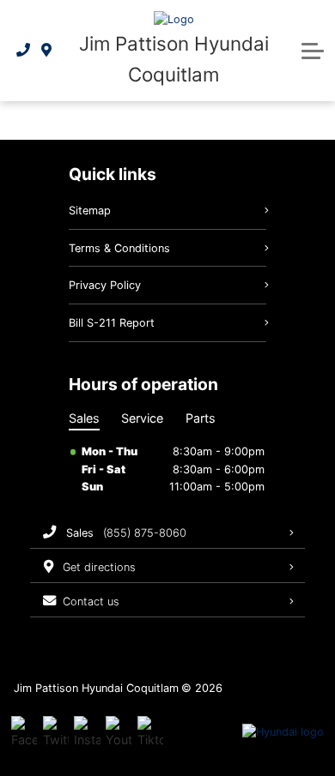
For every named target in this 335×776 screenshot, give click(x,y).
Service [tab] (142, 418)
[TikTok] (150, 732)
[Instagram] (87, 732)
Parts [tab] (201, 418)
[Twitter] (56, 732)
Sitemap (90, 210)
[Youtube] (118, 732)
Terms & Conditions (119, 248)
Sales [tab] (84, 418)
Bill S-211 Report (112, 322)
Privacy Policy (105, 285)
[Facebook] (24, 732)
